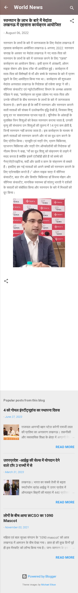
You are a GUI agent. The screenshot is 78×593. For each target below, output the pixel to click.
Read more (65, 447)
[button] (72, 21)
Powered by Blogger (41, 576)
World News (28, 7)
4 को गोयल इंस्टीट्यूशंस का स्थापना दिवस (31, 410)
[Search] (72, 8)
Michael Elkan (48, 584)
